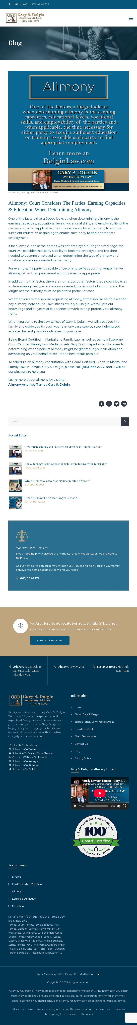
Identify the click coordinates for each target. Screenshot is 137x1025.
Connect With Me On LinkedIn (30, 757)
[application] (100, 793)
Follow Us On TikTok (24, 769)
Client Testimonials (85, 736)
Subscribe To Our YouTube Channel (32, 753)
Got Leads (95, 974)
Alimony (17, 891)
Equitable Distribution (24, 898)
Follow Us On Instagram (26, 761)
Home (78, 707)
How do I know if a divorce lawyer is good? (51, 498)
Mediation (18, 906)
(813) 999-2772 (40, 4)
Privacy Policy (83, 758)
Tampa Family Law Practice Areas (94, 721)
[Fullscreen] (124, 806)
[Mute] (119, 806)
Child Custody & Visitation (27, 884)
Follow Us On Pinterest (25, 765)
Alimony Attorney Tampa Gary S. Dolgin (39, 384)
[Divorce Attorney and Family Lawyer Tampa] (25, 18)
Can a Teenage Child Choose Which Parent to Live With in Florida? (66, 464)
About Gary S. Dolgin (87, 714)
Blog (77, 751)
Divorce (16, 876)
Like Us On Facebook (24, 745)
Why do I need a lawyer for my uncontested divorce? (57, 481)
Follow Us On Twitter (24, 749)
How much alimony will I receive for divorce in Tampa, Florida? (63, 447)
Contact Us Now (50, 640)
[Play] (75, 806)
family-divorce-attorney (44, 192)
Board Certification (86, 729)
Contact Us (81, 743)
